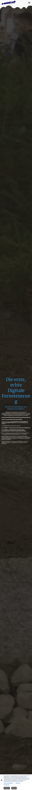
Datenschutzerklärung (8, 783)
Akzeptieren (6, 788)
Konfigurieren (6, 784)
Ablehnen (14, 788)
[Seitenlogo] (9, 3)
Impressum (18, 783)
